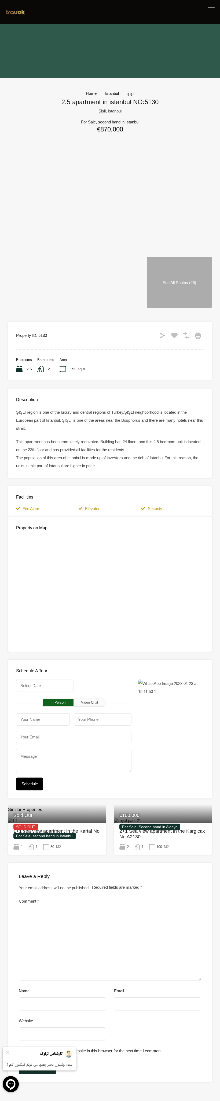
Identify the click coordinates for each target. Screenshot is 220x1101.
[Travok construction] (15, 13)
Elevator (92, 508)
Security (155, 508)
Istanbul (112, 93)
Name (24, 991)
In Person (57, 702)
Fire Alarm (32, 508)
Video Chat (89, 702)
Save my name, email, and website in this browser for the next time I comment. (93, 1051)
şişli (130, 93)
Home (91, 93)
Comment (29, 901)
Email (119, 991)
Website (26, 1021)
